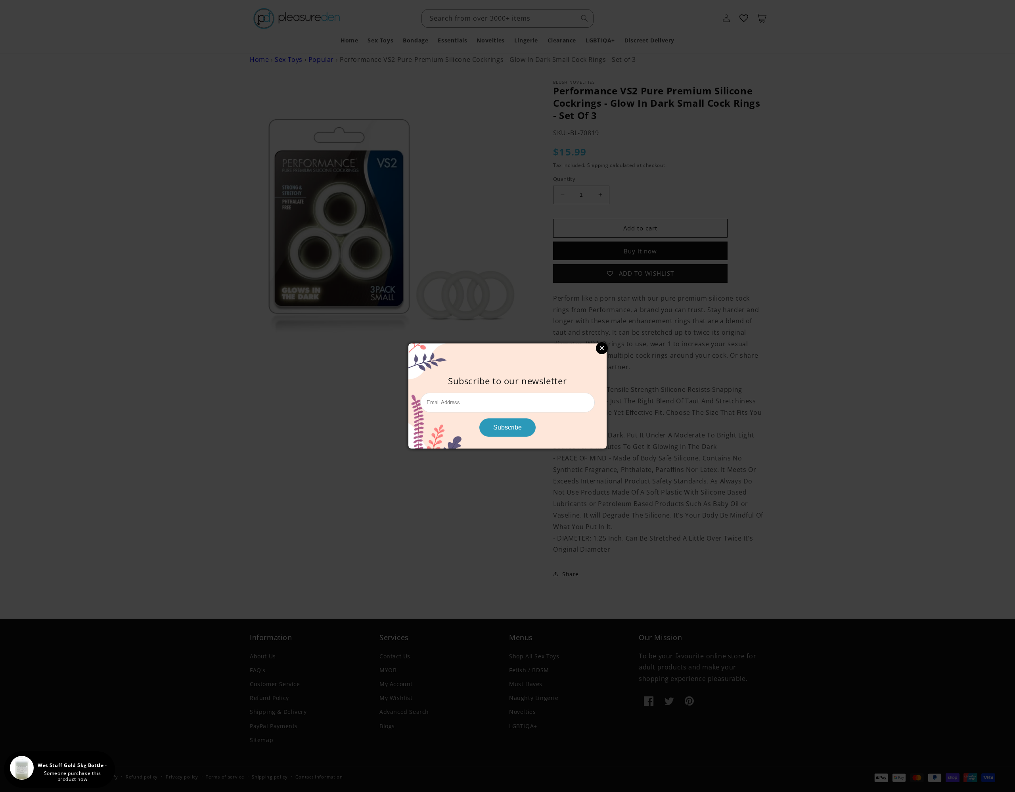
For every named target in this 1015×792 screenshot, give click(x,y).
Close (602, 348)
